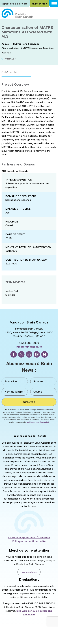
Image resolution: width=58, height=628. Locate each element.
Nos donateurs (29, 572)
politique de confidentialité (38, 422)
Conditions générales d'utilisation (29, 537)
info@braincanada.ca (29, 346)
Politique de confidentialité (29, 541)
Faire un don (39, 3)
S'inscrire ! (29, 401)
